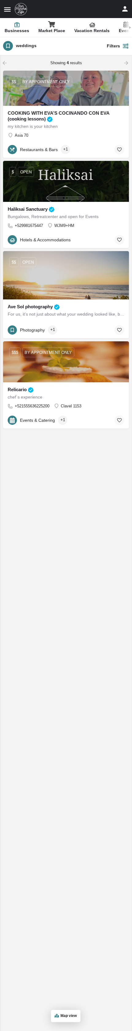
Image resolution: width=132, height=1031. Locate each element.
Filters (113, 45)
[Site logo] (22, 9)
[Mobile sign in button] (125, 9)
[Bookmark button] (119, 149)
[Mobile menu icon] (7, 9)
